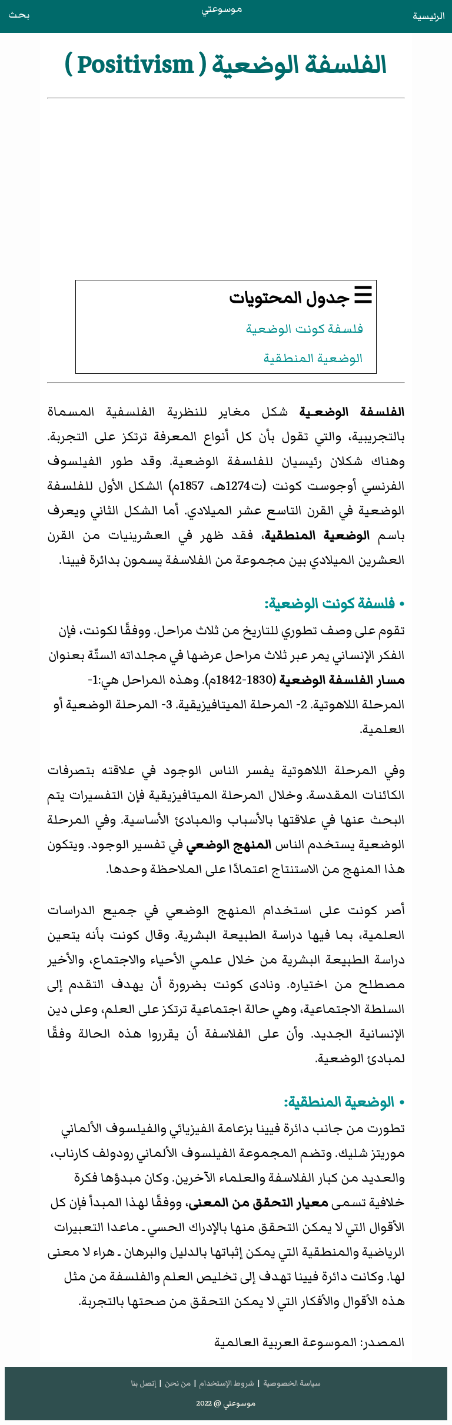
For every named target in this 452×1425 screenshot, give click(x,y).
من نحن (178, 1383)
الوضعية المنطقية (313, 358)
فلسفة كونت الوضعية (304, 329)
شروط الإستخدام (226, 1383)
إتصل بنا (143, 1383)
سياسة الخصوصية (292, 1383)
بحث (18, 14)
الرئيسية (429, 16)
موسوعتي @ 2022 (226, 1403)
